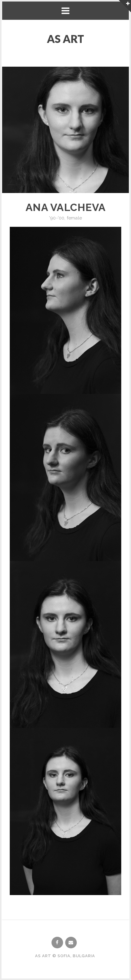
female (74, 218)
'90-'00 (56, 218)
